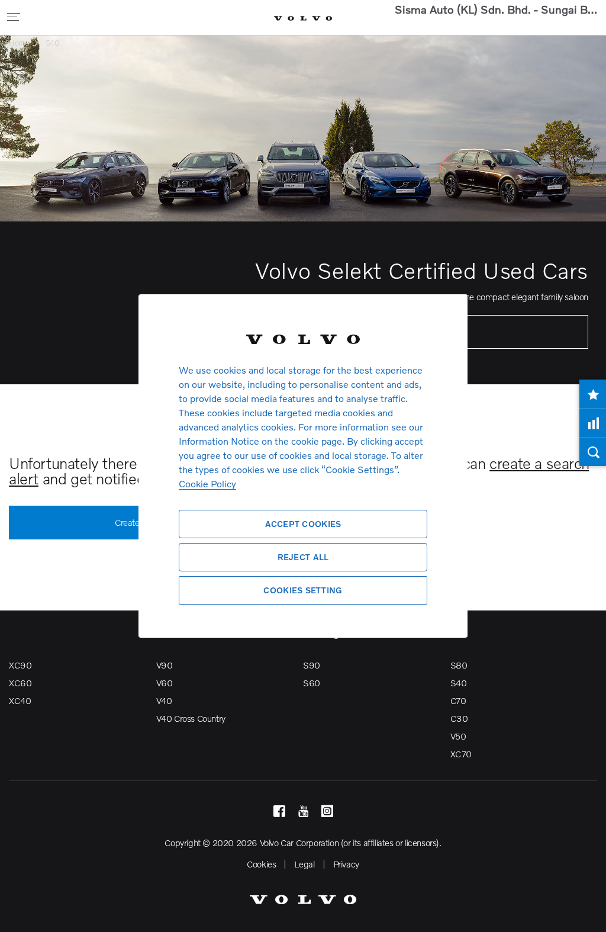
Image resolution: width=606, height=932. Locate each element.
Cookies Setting (302, 590)
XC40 (20, 700)
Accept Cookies (303, 524)
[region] (303, 466)
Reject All (303, 557)
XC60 (20, 682)
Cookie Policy (207, 483)
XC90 (20, 665)
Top (585, 914)
